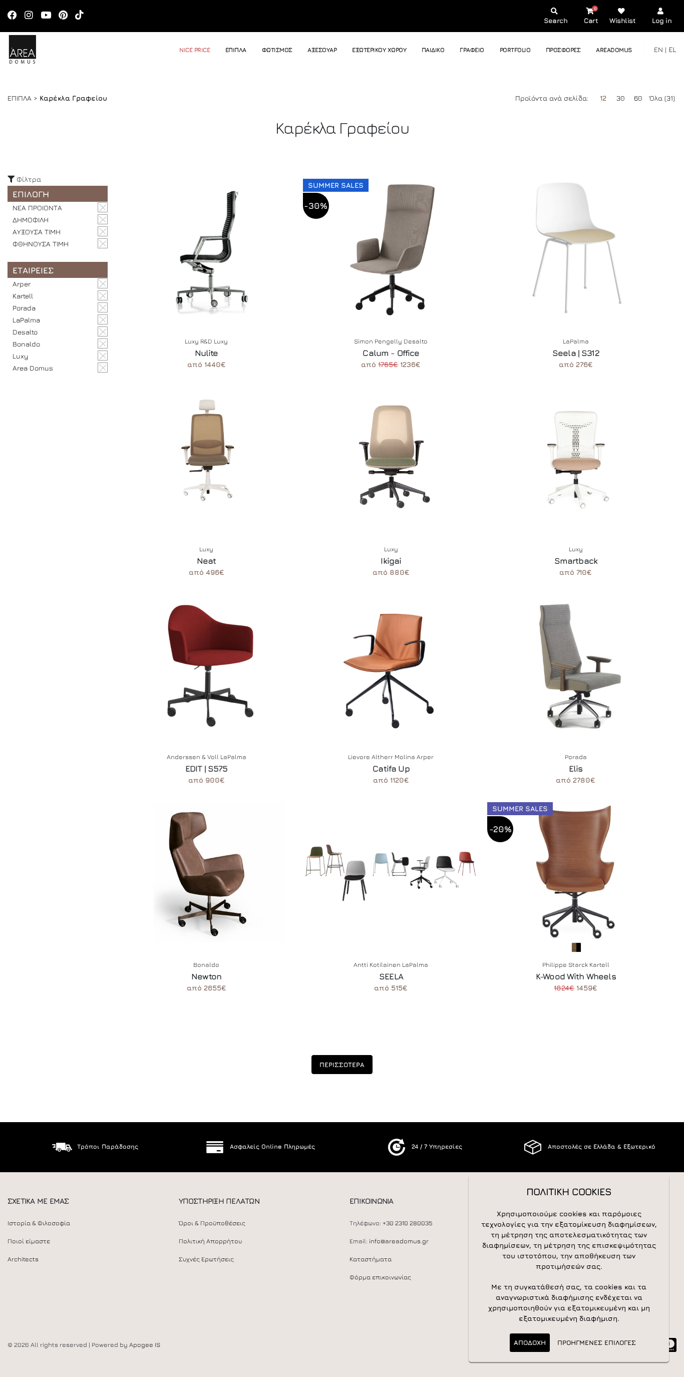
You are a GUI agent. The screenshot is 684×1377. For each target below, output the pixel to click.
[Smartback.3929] (575, 457)
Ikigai (391, 561)
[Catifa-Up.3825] (391, 664)
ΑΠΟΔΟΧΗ (530, 1342)
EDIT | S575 (206, 769)
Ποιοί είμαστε (29, 1241)
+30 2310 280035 (408, 1223)
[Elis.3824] (575, 664)
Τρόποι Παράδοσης (107, 1146)
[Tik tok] (82, 16)
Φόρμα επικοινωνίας (380, 1277)
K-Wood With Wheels (576, 976)
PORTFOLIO (515, 50)
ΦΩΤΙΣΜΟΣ (277, 50)
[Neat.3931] (206, 457)
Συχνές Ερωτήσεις (206, 1259)
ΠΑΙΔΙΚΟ (433, 50)
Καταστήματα (371, 1259)
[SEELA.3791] (391, 872)
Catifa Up (391, 769)
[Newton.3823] (206, 872)
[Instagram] (32, 16)
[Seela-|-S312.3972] (575, 249)
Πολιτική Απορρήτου (210, 1241)
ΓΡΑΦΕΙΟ (472, 50)
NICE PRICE (194, 50)
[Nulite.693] (206, 249)
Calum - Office (391, 353)
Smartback (575, 561)
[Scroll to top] (666, 1365)
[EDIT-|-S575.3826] (206, 664)
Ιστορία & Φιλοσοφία (39, 1223)
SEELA (391, 976)
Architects (23, 1259)
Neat (206, 561)
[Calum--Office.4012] (391, 249)
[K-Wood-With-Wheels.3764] (575, 872)
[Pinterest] (66, 16)
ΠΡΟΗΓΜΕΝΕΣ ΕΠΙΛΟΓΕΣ (596, 1342)
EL (672, 49)
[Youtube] (49, 16)
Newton (206, 976)
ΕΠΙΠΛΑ (235, 50)
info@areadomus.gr (399, 1241)
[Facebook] (16, 16)
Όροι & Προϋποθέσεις (212, 1223)
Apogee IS (144, 1344)
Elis (576, 769)
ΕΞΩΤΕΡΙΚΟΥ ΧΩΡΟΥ (379, 50)
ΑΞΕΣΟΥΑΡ (321, 50)
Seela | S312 (575, 353)
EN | (660, 49)
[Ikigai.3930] (391, 457)
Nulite (206, 353)
